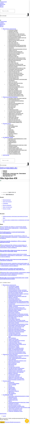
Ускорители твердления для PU (14, 93)
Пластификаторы (12, 61)
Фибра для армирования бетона (15, 92)
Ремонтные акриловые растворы (15, 73)
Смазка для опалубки (12, 81)
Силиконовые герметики (13, 76)
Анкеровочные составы (13, 32)
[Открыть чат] (27, 421)
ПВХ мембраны (11, 132)
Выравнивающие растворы (14, 38)
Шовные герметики (12, 41)
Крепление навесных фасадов (14, 60)
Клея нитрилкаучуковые (13, 104)
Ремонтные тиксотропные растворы (16, 74)
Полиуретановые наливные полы (15, 122)
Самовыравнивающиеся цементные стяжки (17, 145)
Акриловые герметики (13, 31)
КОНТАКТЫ (6, 155)
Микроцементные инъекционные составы (17, 59)
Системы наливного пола (13, 78)
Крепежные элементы (12, 133)
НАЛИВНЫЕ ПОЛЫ (8, 137)
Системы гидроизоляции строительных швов (17, 79)
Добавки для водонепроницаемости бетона (17, 49)
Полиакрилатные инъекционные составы (17, 65)
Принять (2, 422)
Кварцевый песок (12, 140)
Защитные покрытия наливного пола (16, 52)
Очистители (10, 108)
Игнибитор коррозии (12, 55)
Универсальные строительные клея (15, 113)
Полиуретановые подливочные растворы (16, 57)
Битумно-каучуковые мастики (14, 36)
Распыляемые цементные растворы (15, 69)
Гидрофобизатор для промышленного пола (17, 46)
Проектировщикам (7, 199)
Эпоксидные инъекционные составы (16, 95)
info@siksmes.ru (10, 194)
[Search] (28, 14)
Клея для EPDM (11, 127)
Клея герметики (11, 102)
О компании (5, 203)
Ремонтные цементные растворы (15, 75)
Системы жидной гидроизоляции (15, 110)
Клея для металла (12, 105)
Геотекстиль (11, 124)
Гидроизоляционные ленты (14, 44)
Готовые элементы (12, 141)
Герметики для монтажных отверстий (16, 40)
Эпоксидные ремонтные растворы (15, 83)
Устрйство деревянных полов (14, 153)
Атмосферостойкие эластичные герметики (17, 98)
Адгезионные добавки (13, 30)
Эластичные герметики (13, 42)
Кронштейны (10, 129)
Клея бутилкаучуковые (13, 126)
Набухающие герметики (13, 56)
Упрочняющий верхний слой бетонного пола (17, 150)
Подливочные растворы (13, 109)
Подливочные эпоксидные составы (15, 64)
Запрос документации (7, 207)
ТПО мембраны (11, 80)
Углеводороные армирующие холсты (16, 86)
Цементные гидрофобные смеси (15, 90)
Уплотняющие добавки (13, 89)
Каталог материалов (7, 205)
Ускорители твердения (13, 88)
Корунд (9, 143)
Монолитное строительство (9, 28)
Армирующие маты (12, 142)
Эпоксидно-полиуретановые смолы (15, 94)
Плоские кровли (7, 123)
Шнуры (9, 128)
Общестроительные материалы (10, 97)
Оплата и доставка (7, 208)
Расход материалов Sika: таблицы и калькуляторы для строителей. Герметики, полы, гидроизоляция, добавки (13, 251)
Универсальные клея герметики (15, 114)
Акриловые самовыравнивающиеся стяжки (17, 138)
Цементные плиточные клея (14, 119)
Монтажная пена (11, 107)
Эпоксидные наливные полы (14, 151)
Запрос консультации (7, 201)
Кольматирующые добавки (14, 54)
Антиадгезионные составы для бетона (16, 33)
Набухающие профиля (12, 66)
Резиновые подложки (12, 146)
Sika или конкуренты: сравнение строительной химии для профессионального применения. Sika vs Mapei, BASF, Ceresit (12, 269)
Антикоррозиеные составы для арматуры (17, 35)
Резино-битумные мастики (13, 71)
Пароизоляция (11, 131)
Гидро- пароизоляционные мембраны (16, 100)
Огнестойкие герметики (13, 62)
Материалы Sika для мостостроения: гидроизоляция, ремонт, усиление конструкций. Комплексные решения (14, 278)
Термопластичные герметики (14, 112)
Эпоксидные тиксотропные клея (15, 70)
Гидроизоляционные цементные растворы (17, 45)
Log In (4, 416)
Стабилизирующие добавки (14, 85)
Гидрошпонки (11, 47)
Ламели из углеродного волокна (15, 121)
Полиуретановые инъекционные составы (16, 68)
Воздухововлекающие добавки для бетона (17, 37)
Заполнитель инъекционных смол (15, 51)
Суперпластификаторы (13, 84)
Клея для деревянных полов (14, 152)
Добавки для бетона (12, 50)
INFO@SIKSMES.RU (5, 19)
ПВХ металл (10, 134)
